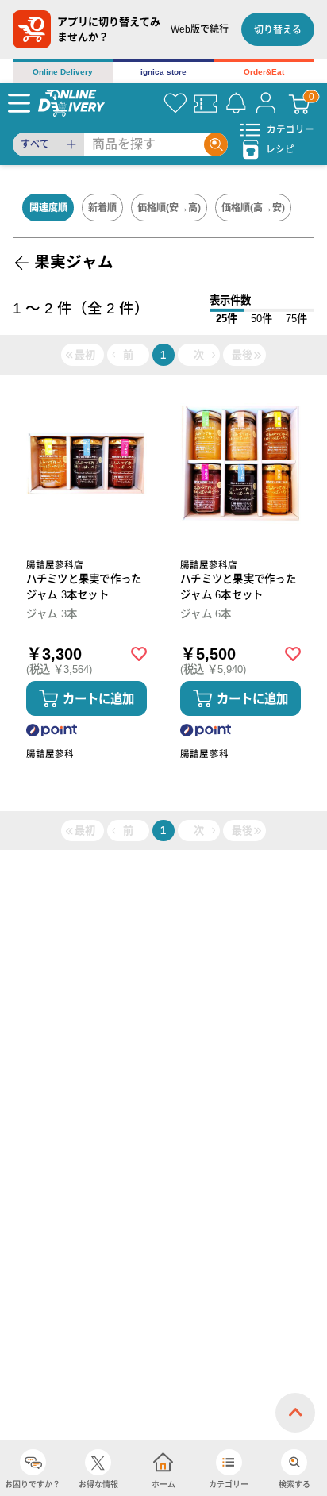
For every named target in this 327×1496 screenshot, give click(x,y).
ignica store (163, 71)
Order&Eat (264, 71)
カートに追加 (98, 699)
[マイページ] (266, 103)
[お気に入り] (175, 103)
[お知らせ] (236, 103)
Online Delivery (63, 71)
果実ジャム (73, 262)
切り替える (278, 30)
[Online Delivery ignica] (71, 103)
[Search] (216, 144)
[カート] (299, 103)
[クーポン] (205, 103)
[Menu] (19, 103)
